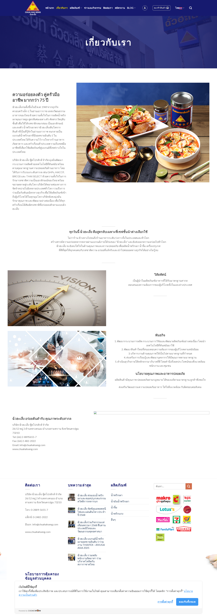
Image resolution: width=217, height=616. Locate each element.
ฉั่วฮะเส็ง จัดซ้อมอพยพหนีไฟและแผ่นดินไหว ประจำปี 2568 (92, 511)
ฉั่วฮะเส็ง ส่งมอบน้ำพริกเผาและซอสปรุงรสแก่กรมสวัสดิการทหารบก (92, 498)
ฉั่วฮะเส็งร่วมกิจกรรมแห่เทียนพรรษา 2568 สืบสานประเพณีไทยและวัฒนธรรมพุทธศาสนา (92, 527)
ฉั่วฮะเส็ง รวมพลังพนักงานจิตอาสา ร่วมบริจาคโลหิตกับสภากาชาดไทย (89, 560)
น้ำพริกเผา (116, 495)
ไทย (177, 8)
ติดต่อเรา (108, 8)
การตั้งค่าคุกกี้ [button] (165, 601)
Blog (130, 8)
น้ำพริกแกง (117, 513)
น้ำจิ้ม (114, 507)
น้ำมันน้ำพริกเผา (120, 501)
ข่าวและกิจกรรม (92, 8)
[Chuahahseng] (33, 8)
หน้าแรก (49, 8)
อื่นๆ (113, 519)
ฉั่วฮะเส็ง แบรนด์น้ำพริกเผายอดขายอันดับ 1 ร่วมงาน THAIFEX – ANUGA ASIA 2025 (91, 543)
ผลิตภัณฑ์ (75, 8)
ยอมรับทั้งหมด (187, 601)
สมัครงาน (120, 8)
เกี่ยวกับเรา (62, 8)
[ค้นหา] (190, 8)
